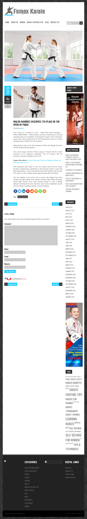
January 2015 (70, 297)
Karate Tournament (22, 197)
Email (6, 256)
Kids (26, 493)
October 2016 (70, 281)
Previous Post (12, 204)
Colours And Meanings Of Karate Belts (74, 174)
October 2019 (70, 233)
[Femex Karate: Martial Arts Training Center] (24, 7)
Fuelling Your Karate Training (73, 190)
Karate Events (70, 386)
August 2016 (70, 287)
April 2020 (69, 220)
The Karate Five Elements (74, 170)
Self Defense (75, 428)
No (7, 99)
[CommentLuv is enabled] (16, 278)
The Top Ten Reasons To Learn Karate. (73, 179)
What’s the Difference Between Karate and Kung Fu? (74, 164)
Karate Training (73, 414)
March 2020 (70, 223)
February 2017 (70, 268)
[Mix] (36, 191)
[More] (44, 191)
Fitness (27, 477)
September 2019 (71, 236)
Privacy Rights (70, 477)
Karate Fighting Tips (35, 22)
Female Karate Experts (74, 379)
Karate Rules (76, 402)
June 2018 (69, 245)
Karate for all (29, 490)
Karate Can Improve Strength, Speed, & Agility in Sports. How (73, 157)
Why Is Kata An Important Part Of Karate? (74, 185)
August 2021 (70, 210)
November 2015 (71, 290)
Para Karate (28, 500)
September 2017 (71, 255)
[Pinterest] (28, 191)
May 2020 (69, 217)
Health (27, 484)
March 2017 (69, 265)
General (21, 128)
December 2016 (70, 274)
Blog (47, 22)
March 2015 (70, 293)
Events (27, 474)
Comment (7, 102)
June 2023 (69, 207)
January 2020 (70, 229)
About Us (14, 22)
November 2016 (71, 277)
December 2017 (70, 252)
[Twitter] (19, 191)
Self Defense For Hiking (73, 431)
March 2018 (70, 249)
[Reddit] (32, 191)
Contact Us (54, 22)
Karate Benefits (73, 383)
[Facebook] (15, 191)
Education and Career (32, 468)
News (26, 496)
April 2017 (69, 261)
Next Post (55, 204)
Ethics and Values (31, 471)
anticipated (68, 376)
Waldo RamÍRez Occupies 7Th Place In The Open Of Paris (36, 123)
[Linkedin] (24, 191)
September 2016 (71, 284)
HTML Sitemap (69, 474)
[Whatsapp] (40, 191)
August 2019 (70, 239)
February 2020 (70, 226)
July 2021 (69, 213)
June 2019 (69, 242)
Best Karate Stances (76, 376)
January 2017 (70, 271)
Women (22, 22)
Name (6, 249)
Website (7, 264)
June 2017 (69, 258)
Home (7, 22)
